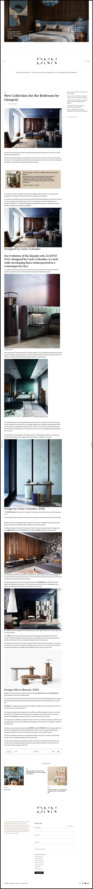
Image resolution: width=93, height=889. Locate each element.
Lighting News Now (40, 860)
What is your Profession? (40, 849)
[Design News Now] (46, 61)
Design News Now (13, 103)
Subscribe (6, 883)
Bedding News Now (40, 862)
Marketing (38, 866)
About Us (18, 883)
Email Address (38, 827)
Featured (9, 29)
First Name (37, 835)
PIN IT (34, 179)
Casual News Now (39, 864)
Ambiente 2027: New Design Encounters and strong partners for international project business (77, 101)
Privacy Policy (24, 883)
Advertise (12, 883)
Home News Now (39, 856)
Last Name (37, 842)
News (5, 92)
